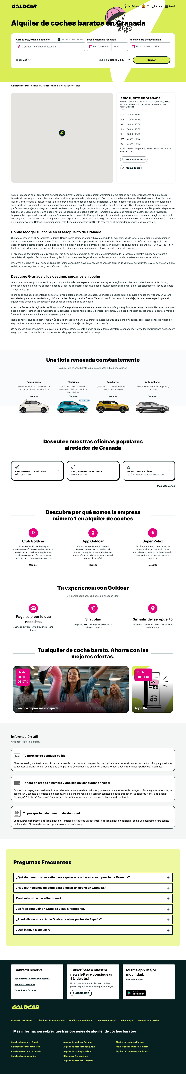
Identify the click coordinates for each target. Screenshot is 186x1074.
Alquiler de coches (20, 85)
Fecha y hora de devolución (145, 39)
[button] (62, 134)
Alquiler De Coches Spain (45, 85)
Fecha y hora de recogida (101, 39)
